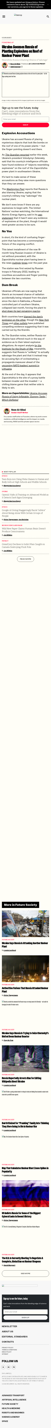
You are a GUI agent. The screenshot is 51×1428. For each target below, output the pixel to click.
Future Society (7, 37)
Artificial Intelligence (14, 1400)
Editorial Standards (15, 1336)
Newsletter (9, 1326)
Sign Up (25, 125)
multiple (16, 262)
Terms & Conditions (9, 1350)
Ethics (4, 476)
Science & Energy (11, 1417)
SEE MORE (25, 1273)
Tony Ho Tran (8, 1040)
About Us (7, 1331)
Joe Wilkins (8, 535)
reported (17, 154)
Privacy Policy (32, 2)
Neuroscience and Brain (12, 525)
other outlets (20, 323)
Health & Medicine (11, 1408)
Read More (25, 559)
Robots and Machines (13, 1413)
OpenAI (5, 491)
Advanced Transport (13, 1395)
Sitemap (5, 1354)
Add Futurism (15, 67)
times (24, 262)
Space (5, 1421)
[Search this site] (48, 16)
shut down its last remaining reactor (21, 311)
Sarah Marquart (9, 1265)
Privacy (5, 541)
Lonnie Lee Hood (10, 950)
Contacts (8, 1342)
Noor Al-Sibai (15, 64)
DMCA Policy (7, 1352)
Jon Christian (24, 520)
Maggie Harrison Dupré (12, 486)
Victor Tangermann (11, 520)
